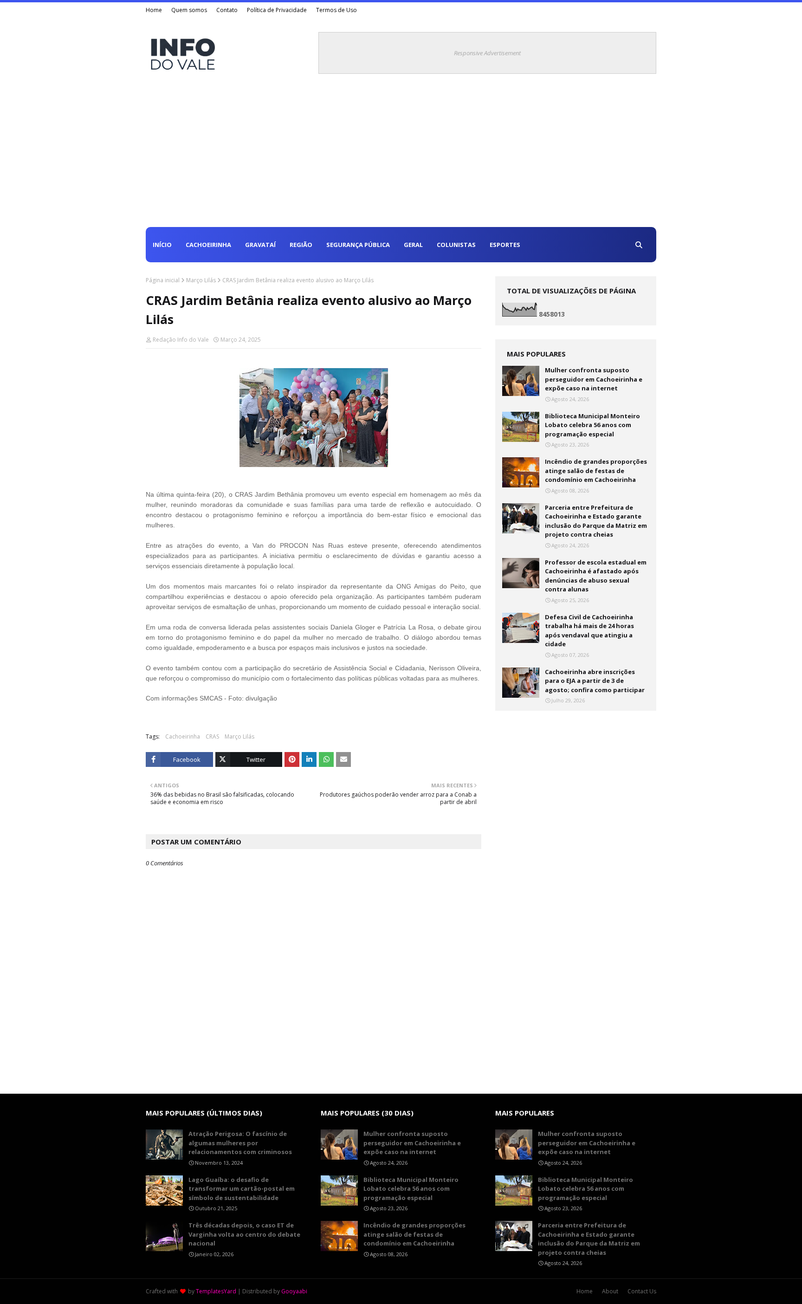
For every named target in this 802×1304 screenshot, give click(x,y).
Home (154, 10)
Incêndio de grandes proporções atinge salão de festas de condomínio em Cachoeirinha (596, 470)
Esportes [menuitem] (505, 244)
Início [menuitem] (162, 244)
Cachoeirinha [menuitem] (208, 244)
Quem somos (189, 10)
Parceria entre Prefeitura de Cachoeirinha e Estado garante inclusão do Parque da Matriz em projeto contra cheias (596, 521)
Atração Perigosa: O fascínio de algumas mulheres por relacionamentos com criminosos (240, 1142)
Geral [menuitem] (413, 244)
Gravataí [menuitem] (260, 244)
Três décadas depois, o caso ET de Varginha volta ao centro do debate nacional (244, 1234)
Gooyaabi (294, 1291)
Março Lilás (201, 280)
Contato (227, 10)
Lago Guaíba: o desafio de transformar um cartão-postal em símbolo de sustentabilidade (241, 1188)
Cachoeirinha (182, 736)
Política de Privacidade (277, 10)
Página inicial (163, 280)
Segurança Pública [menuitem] (358, 244)
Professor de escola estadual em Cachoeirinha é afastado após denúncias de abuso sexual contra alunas (596, 576)
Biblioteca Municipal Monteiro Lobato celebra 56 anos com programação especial (592, 425)
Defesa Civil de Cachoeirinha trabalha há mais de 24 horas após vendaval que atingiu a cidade (589, 631)
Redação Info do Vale (181, 340)
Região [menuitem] (301, 244)
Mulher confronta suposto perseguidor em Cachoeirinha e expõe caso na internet (593, 379)
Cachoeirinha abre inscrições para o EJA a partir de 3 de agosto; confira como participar (595, 681)
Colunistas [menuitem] (456, 244)
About (610, 1291)
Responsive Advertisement (487, 53)
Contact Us (641, 1291)
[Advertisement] (401, 157)
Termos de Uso (336, 10)
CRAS (212, 736)
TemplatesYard (216, 1291)
